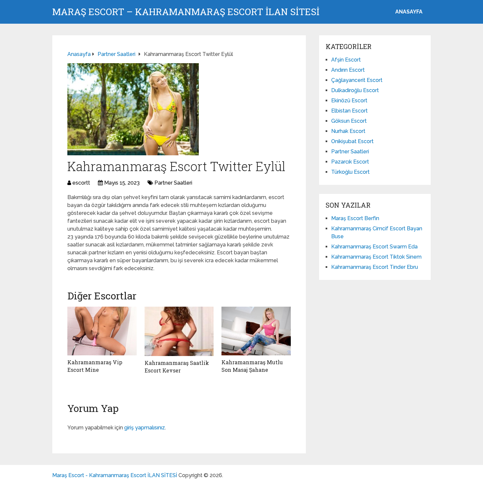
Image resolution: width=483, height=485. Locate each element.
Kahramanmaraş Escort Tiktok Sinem (376, 257)
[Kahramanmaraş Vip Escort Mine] (102, 331)
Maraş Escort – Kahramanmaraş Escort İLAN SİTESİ (185, 11)
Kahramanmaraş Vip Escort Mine (94, 366)
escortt (81, 183)
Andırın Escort (348, 70)
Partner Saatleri (173, 183)
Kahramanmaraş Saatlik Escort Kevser (177, 366)
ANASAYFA (409, 12)
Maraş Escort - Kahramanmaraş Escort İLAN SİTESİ (114, 475)
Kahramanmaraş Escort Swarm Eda (374, 246)
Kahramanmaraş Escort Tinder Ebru (374, 267)
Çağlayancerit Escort (356, 80)
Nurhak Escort (348, 131)
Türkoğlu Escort (350, 172)
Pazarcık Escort (350, 162)
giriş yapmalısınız (144, 427)
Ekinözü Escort (349, 100)
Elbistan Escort (349, 111)
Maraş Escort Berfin (355, 218)
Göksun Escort (349, 121)
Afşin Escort (346, 60)
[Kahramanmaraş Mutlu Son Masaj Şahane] (256, 331)
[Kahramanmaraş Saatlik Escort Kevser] (179, 331)
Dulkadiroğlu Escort (355, 90)
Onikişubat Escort (352, 141)
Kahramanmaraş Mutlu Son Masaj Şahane (252, 366)
